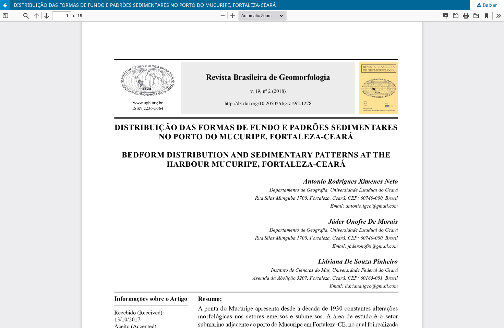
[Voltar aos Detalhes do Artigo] (5, 5)
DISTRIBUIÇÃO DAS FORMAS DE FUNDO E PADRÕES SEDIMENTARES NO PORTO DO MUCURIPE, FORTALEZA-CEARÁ (145, 5)
